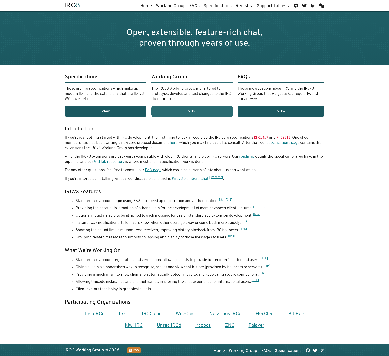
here (173, 143)
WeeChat (185, 314)
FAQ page (153, 170)
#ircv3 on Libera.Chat (190, 179)
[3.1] (222, 199)
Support (271, 6)
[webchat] (216, 177)
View (106, 111)
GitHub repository (109, 162)
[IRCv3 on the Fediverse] (312, 5)
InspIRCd (95, 314)
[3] (264, 207)
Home (146, 6)
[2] (259, 207)
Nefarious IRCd (225, 314)
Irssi (123, 314)
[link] (256, 214)
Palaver (256, 325)
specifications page (283, 143)
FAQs (195, 6)
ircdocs (203, 325)
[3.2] (229, 199)
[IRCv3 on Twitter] (304, 5)
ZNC (229, 325)
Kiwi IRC (134, 325)
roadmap (246, 157)
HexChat (265, 314)
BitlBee (296, 314)
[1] (254, 207)
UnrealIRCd (169, 325)
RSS (135, 350)
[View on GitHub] (296, 5)
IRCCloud (152, 314)
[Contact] (320, 5)
